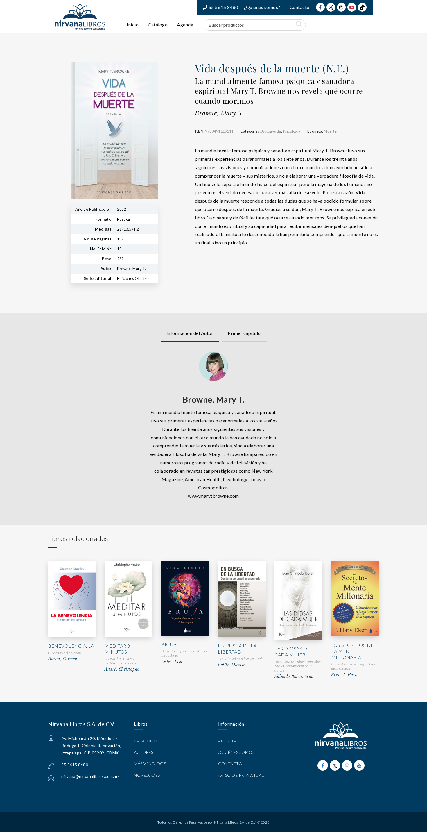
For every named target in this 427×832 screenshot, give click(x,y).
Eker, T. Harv (344, 674)
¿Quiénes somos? (262, 7)
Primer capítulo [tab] (244, 333)
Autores (143, 752)
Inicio (133, 24)
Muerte (330, 131)
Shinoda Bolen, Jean (294, 676)
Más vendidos (150, 763)
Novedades (147, 775)
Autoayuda (271, 131)
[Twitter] (330, 7)
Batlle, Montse (231, 664)
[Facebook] (320, 7)
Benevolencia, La (71, 646)
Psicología (292, 131)
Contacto (300, 7)
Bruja (169, 644)
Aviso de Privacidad (241, 775)
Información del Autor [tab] (190, 333)
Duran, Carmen (62, 659)
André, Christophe (122, 669)
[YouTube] (351, 7)
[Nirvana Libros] (80, 16)
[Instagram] (341, 7)
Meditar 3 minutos (117, 649)
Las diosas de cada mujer (292, 651)
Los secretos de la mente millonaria (352, 651)
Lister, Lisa (171, 661)
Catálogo (158, 24)
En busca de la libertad (237, 648)
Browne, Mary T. (219, 112)
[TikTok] (362, 7)
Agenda (185, 24)
